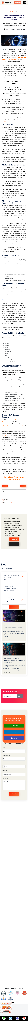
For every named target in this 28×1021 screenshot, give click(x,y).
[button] (4, 766)
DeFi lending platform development (12, 426)
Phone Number (6, 763)
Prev (5, 485)
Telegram (15, 732)
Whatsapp (15, 725)
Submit (20, 696)
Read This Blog (6, 639)
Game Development (14, 543)
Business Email (6, 755)
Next (23, 485)
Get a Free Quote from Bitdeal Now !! (14, 478)
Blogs (7, 29)
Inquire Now (17, 2)
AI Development (14, 539)
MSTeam (15, 738)
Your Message (6, 778)
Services (5, 770)
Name (4, 747)
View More (14, 607)
